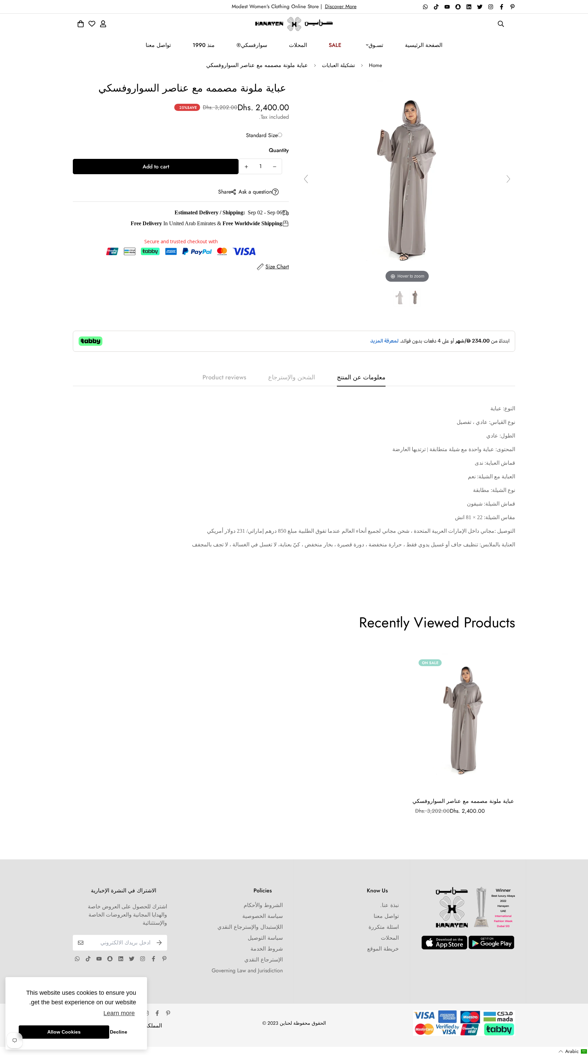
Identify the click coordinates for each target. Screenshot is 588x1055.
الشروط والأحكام (263, 905)
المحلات (298, 45)
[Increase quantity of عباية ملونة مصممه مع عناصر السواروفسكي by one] (246, 167)
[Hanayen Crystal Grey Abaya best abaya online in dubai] (415, 298)
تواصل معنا (158, 45)
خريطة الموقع (383, 949)
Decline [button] (118, 1032)
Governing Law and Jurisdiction (247, 970)
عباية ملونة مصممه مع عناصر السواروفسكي (463, 801)
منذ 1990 (204, 45)
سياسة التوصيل (265, 938)
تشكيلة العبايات (338, 65)
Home (375, 65)
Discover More (341, 6)
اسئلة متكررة (384, 927)
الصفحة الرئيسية (423, 45)
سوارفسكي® (251, 45)
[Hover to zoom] (407, 182)
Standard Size (262, 135)
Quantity (279, 150)
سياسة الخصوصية (262, 916)
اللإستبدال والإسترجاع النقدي (250, 927)
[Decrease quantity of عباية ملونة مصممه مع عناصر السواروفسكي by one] (274, 167)
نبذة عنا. (389, 905)
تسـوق (376, 45)
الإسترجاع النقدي (263, 959)
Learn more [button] (119, 1013)
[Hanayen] (294, 24)
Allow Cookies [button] (64, 1032)
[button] (573, 1051)
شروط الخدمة (266, 949)
